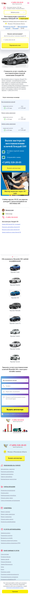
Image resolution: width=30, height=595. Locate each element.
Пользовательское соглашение (9, 577)
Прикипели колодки (6, 535)
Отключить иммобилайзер (8, 522)
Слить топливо (5, 554)
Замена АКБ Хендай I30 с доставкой (11, 224)
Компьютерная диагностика (8, 479)
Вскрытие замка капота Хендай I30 (11, 229)
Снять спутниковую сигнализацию (10, 500)
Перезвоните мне (15, 45)
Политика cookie (5, 572)
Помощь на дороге (9, 26)
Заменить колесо (5, 533)
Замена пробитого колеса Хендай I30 (11, 232)
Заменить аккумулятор (7, 474)
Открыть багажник (6, 562)
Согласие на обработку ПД (8, 579)
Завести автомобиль (6, 476)
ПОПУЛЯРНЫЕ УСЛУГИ (11, 550)
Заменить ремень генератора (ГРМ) (10, 543)
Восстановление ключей (8, 102)
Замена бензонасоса (6, 564)
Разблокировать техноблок (8, 495)
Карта (2, 569)
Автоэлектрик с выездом (8, 469)
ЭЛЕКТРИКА (8, 508)
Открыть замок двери (7, 498)
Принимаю (15, 591)
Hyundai (15, 28)
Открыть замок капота (7, 519)
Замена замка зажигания (8, 124)
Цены (2, 567)
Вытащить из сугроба (6, 538)
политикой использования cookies (15, 587)
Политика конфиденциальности (10, 574)
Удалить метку (5, 493)
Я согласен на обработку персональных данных (16, 414)
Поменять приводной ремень (9, 540)
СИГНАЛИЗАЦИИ (9, 486)
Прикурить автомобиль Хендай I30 (11, 227)
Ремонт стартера (5, 511)
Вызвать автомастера (13, 168)
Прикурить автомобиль (7, 471)
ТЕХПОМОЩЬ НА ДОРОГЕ (12, 465)
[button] (12, 256)
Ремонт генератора (6, 517)
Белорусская (10, 210)
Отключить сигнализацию (8, 490)
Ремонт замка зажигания (8, 113)
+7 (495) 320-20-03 (17, 2)
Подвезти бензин (6, 557)
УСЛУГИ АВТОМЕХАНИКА (12, 529)
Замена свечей (5, 559)
